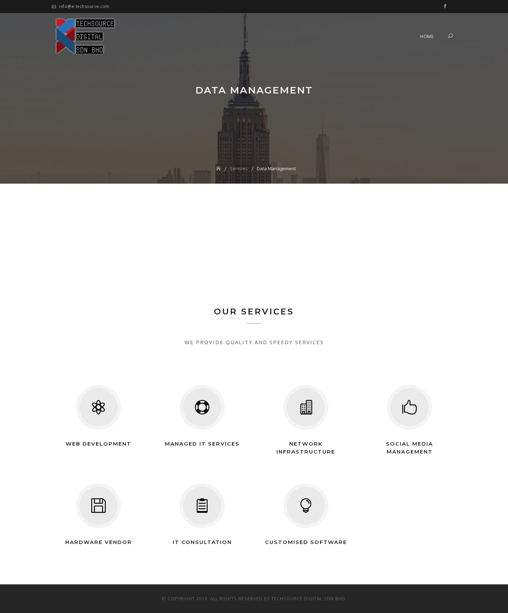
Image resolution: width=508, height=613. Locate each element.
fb (445, 7)
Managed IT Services (202, 443)
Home (427, 36)
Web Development (98, 443)
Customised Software (306, 542)
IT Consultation (202, 542)
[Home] (219, 168)
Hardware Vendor (98, 542)
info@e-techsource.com (84, 6)
